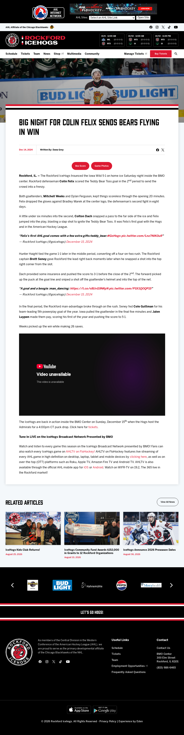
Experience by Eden (131, 721)
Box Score (80, 166)
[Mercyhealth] (151, 585)
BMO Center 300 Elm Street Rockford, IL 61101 (167, 658)
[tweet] (163, 150)
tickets (93, 427)
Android (98, 467)
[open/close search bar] (175, 53)
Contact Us (163, 648)
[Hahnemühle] (92, 585)
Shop (57, 54)
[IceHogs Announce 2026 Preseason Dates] (151, 528)
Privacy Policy (107, 721)
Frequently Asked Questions (129, 672)
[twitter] (163, 27)
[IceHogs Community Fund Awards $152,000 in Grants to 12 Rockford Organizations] (92, 528)
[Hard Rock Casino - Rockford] (32, 585)
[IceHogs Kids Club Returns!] (33, 528)
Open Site (143, 18)
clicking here (138, 457)
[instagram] (157, 27)
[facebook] (151, 27)
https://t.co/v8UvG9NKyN (89, 288)
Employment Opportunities (128, 666)
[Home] (35, 40)
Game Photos (102, 166)
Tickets (25, 54)
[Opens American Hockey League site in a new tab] (48, 12)
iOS (86, 467)
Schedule (11, 54)
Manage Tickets (134, 54)
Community (92, 54)
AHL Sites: (82, 18)
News (46, 54)
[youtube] (175, 27)
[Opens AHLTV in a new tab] (113, 9)
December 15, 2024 (79, 242)
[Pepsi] (121, 585)
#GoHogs (114, 236)
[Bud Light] (62, 585)
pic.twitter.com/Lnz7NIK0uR (141, 236)
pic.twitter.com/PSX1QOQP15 (130, 288)
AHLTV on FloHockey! (80, 451)
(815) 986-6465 (166, 668)
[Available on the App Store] (79, 710)
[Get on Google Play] (105, 710)
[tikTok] (169, 27)
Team (36, 54)
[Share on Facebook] (157, 150)
